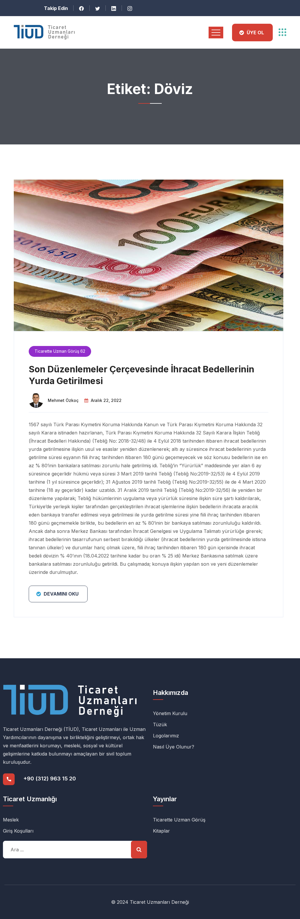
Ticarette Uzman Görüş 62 (60, 351)
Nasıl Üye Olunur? (173, 747)
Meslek (11, 820)
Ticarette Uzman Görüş (179, 820)
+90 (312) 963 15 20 (49, 778)
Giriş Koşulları (18, 831)
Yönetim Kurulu (170, 713)
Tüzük (160, 724)
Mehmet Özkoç (63, 400)
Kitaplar (161, 831)
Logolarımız (166, 736)
